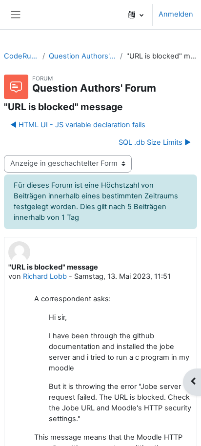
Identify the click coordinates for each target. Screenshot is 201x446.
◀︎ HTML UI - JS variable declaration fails (77, 124)
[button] (135, 14)
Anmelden (176, 14)
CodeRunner (21, 56)
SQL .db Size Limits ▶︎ (155, 142)
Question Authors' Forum (82, 56)
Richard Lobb (45, 276)
